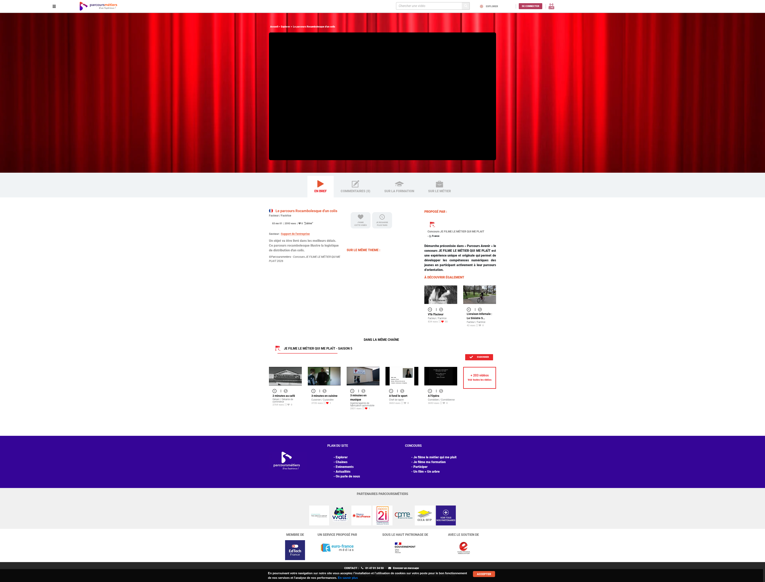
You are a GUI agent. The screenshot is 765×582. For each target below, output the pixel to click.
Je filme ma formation (429, 462)
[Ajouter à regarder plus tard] (431, 309)
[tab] (320, 187)
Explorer (285, 26)
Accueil (274, 26)
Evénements (345, 467)
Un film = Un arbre (426, 471)
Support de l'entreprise (295, 233)
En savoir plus (348, 577)
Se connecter (530, 6)
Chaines (341, 462)
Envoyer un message (406, 568)
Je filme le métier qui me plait (435, 457)
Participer (420, 467)
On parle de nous (348, 476)
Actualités (343, 471)
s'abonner (482, 357)
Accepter (484, 574)
